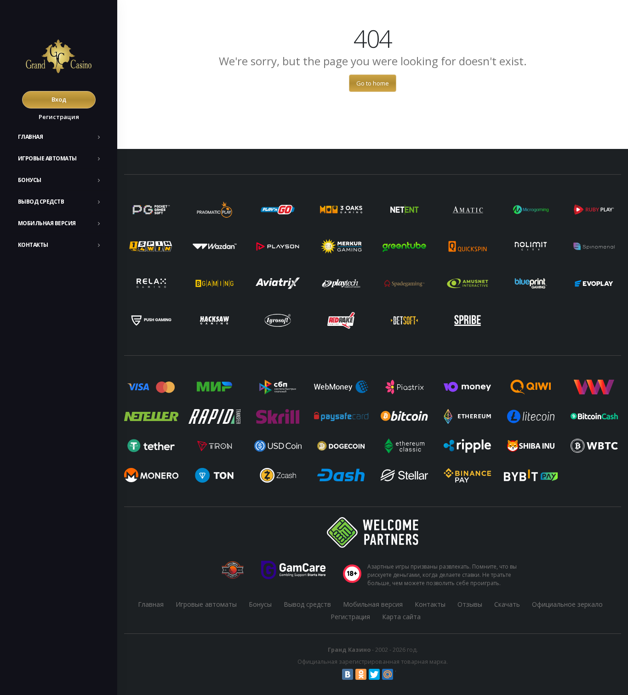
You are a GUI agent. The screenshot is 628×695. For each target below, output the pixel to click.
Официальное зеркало (567, 604)
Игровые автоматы (47, 158)
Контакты (33, 245)
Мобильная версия (47, 223)
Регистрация (59, 117)
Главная (30, 137)
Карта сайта (401, 616)
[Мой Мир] (387, 674)
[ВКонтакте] (347, 674)
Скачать (507, 604)
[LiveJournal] (400, 674)
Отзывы (469, 604)
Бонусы (29, 180)
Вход (58, 99)
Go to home (372, 83)
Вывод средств (41, 201)
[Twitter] (374, 674)
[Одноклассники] (360, 674)
